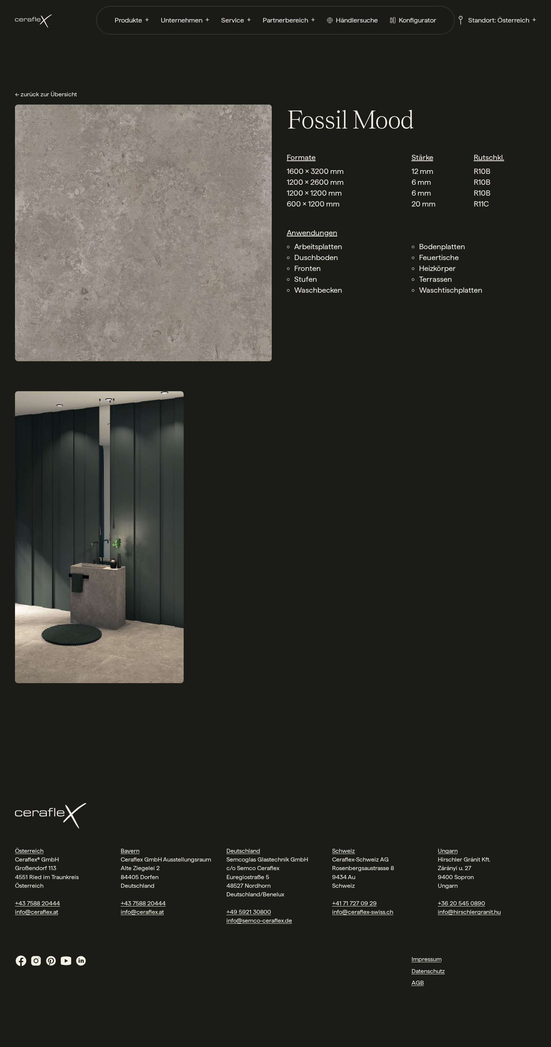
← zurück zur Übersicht (46, 94)
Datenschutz (428, 971)
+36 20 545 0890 (461, 903)
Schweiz (343, 850)
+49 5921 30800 (248, 911)
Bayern (130, 850)
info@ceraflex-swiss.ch (362, 911)
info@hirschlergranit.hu (469, 911)
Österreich (29, 850)
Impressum (427, 959)
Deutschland (243, 850)
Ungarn (448, 850)
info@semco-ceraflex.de (259, 920)
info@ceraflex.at (36, 911)
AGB (418, 982)
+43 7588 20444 (37, 903)
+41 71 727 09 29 (354, 903)
